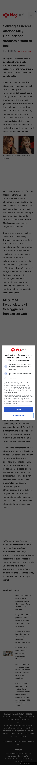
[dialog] (18, 382)
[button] (18, 378)
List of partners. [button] (12, 392)
